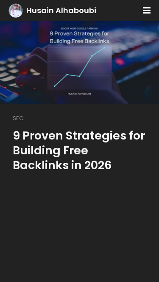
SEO (18, 118)
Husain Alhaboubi (61, 10)
